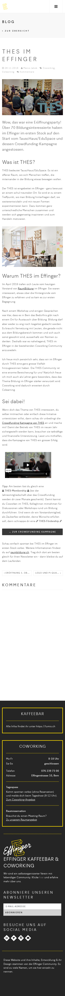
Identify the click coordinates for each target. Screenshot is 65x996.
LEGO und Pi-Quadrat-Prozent (49, 573)
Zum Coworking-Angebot (20, 800)
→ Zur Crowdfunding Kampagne (32, 532)
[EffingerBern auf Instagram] (21, 938)
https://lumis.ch (45, 726)
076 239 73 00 (50, 771)
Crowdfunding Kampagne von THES (23, 423)
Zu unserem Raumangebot (21, 820)
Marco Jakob (30, 68)
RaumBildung (26, 288)
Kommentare (27, 72)
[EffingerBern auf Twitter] (14, 938)
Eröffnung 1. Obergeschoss (18, 573)
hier (41, 877)
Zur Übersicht (16, 31)
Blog (8, 22)
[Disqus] (32, 638)
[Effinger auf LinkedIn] (7, 938)
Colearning (8, 72)
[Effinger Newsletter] (28, 938)
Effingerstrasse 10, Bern (45, 775)
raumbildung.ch (19, 552)
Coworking (49, 68)
